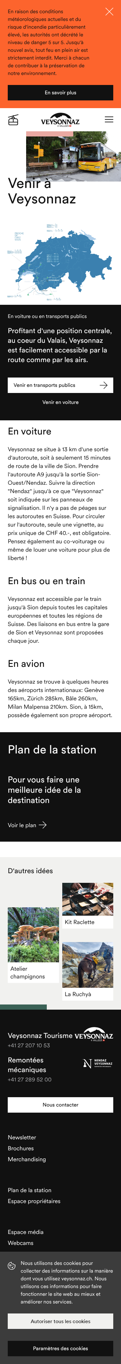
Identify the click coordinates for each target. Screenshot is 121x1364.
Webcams (21, 1243)
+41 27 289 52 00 (30, 1079)
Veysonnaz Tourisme (94, 1034)
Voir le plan (22, 825)
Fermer (109, 11)
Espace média (26, 1232)
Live (13, 119)
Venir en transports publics (44, 385)
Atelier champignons (27, 972)
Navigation (109, 119)
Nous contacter (60, 1105)
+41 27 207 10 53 (29, 1045)
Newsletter (22, 1137)
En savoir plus (60, 92)
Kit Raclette (80, 922)
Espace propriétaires (34, 1201)
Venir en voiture (60, 402)
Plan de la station (29, 1190)
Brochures (21, 1148)
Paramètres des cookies (60, 1348)
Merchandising (27, 1159)
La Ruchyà (78, 994)
